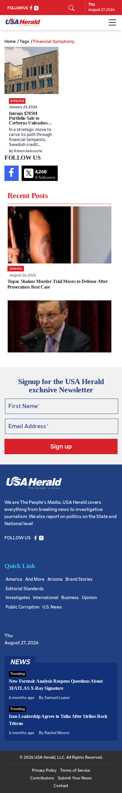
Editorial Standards (25, 589)
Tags (24, 41)
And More (34, 579)
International (45, 597)
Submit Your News (75, 778)
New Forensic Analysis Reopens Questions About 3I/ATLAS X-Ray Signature (56, 685)
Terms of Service (75, 770)
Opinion (89, 597)
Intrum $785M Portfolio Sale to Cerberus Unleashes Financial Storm (28, 120)
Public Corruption (22, 607)
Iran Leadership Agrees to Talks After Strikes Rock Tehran (58, 720)
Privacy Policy (44, 770)
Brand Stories (78, 579)
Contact (61, 786)
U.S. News (52, 607)
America (14, 579)
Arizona (54, 579)
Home (10, 41)
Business (70, 597)
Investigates (18, 597)
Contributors (42, 778)
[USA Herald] (22, 23)
